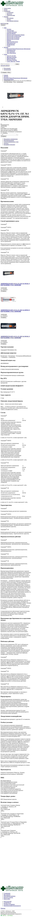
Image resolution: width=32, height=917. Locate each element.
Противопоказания (9, 140)
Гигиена (9, 29)
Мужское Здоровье (12, 60)
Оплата (9, 19)
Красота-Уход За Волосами (14, 36)
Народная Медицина (12, 41)
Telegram (3, 908)
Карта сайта (7, 899)
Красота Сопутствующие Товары (15, 34)
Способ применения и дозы (11, 141)
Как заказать (10, 18)
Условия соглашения (9, 904)
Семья (5, 54)
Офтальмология (11, 43)
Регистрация (7, 68)
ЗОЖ (5, 27)
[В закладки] (1, 123)
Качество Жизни (11, 33)
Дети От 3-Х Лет (11, 55)
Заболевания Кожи (9, 79)
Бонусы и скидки (8, 897)
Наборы (9, 40)
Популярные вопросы (12, 21)
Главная (6, 75)
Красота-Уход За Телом (13, 39)
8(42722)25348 (4, 23)
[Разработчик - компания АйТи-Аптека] (7, 915)
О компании (7, 11)
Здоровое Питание (12, 32)
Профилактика (11, 44)
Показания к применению (11, 139)
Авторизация (7, 69)
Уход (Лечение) (11, 51)
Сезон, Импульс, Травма (13, 61)
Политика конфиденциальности (12, 905)
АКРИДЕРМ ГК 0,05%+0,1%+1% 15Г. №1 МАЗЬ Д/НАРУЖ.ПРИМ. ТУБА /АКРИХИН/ (15, 284)
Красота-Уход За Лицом (13, 37)
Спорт (8, 46)
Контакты (9, 14)
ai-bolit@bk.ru (7, 903)
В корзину (3, 136)
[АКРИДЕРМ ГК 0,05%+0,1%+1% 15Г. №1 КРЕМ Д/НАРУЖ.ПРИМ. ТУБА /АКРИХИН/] (15, 107)
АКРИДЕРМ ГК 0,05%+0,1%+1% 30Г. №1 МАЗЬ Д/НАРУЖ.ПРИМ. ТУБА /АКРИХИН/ (15, 337)
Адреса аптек (7, 8)
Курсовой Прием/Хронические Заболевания (18, 48)
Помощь (6, 16)
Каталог (3, 25)
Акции (5, 9)
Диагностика (10, 30)
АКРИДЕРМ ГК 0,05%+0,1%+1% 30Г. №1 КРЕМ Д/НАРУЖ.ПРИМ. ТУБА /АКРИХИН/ (15, 310)
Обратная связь (11, 15)
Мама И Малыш (11, 58)
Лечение (6, 47)
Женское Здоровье (11, 57)
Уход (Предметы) (11, 53)
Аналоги (6, 143)
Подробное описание (9, 144)
